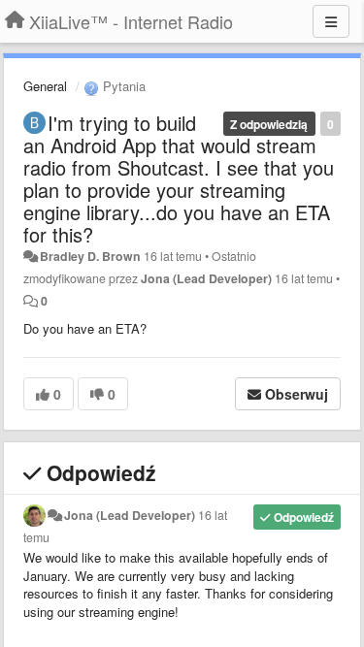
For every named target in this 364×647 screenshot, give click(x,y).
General (45, 86)
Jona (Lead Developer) (206, 278)
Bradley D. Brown (90, 256)
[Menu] (331, 21)
